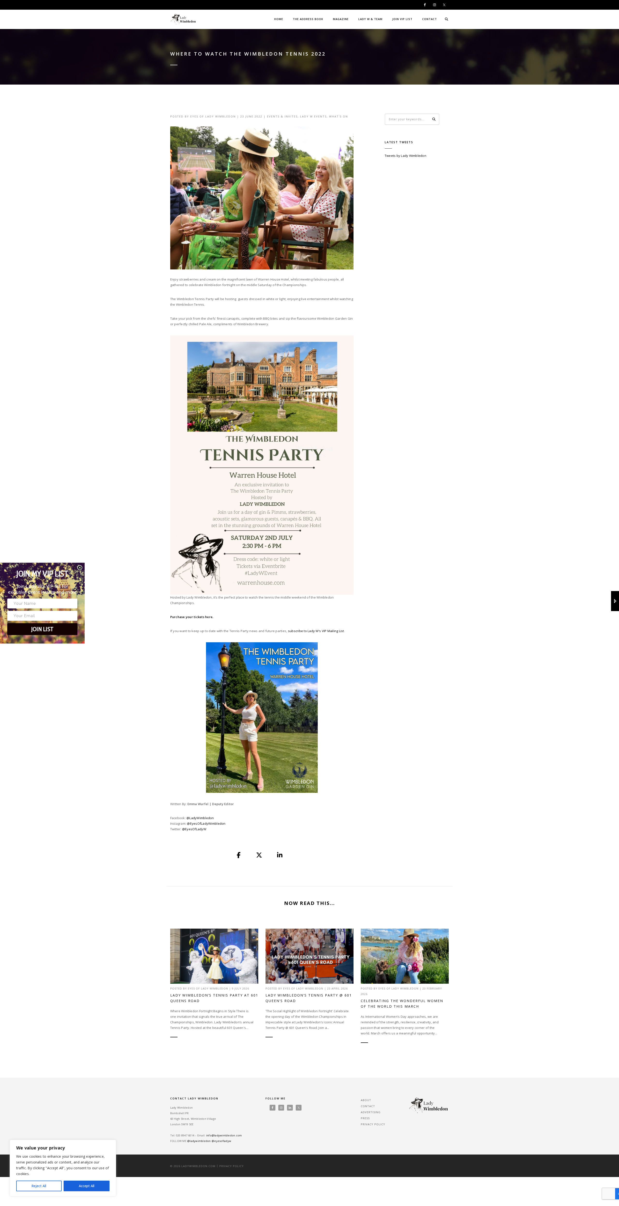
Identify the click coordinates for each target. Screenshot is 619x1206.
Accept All (86, 1186)
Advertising (371, 1112)
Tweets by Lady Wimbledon (405, 155)
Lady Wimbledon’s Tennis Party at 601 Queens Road (214, 998)
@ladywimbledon (199, 1141)
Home (278, 19)
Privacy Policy (373, 1124)
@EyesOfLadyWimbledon (206, 823)
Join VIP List (402, 19)
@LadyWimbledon (200, 818)
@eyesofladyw (221, 1141)
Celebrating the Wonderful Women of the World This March (402, 1003)
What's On (338, 116)
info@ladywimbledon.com (224, 1135)
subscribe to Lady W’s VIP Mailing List (316, 631)
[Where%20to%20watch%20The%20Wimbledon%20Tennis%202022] (238, 855)
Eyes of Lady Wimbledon (213, 116)
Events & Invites (282, 116)
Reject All (38, 1186)
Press (365, 1118)
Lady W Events (313, 116)
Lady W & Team (370, 19)
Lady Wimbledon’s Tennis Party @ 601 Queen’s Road (308, 998)
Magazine (341, 19)
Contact (429, 19)
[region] (63, 1168)
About (366, 1100)
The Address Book (308, 19)
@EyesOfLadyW (194, 829)
